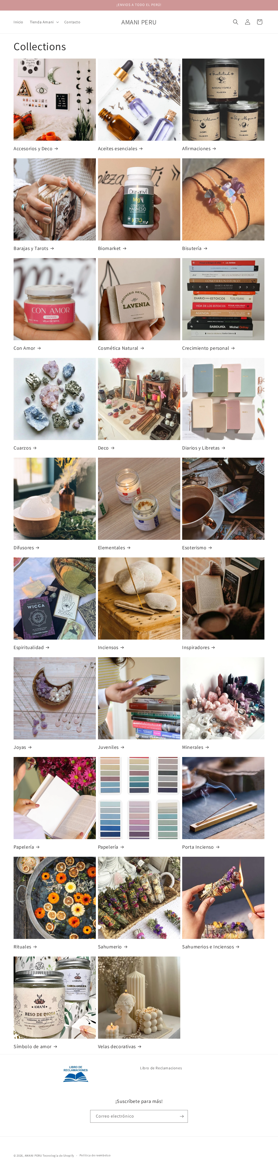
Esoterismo (194, 547)
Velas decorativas (117, 1046)
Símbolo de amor (33, 1046)
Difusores (24, 547)
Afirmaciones (196, 148)
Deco (103, 448)
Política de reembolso (95, 1155)
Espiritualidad (29, 647)
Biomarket (109, 248)
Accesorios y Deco (33, 148)
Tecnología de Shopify (58, 1155)
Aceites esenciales (117, 148)
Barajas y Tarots (31, 248)
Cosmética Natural (118, 348)
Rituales (22, 947)
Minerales (192, 747)
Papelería (24, 847)
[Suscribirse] (182, 1116)
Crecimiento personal (205, 348)
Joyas (20, 747)
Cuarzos (22, 448)
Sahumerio (110, 947)
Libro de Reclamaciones (161, 1068)
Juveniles (108, 747)
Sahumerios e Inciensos (208, 947)
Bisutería (191, 248)
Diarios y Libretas (201, 448)
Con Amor (24, 348)
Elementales (111, 547)
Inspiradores (195, 647)
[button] (44, 22)
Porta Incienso (198, 847)
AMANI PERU (33, 1155)
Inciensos (108, 647)
